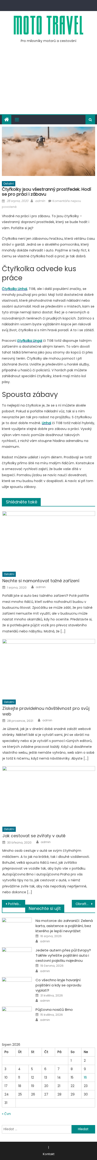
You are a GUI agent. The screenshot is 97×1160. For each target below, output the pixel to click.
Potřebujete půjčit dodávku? (16, 903)
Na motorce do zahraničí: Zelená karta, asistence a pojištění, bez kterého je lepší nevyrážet (64, 925)
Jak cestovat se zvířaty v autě (33, 835)
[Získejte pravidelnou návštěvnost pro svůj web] (48, 668)
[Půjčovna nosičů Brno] (17, 1017)
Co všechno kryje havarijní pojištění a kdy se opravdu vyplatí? (58, 985)
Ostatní (8, 184)
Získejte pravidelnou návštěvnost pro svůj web (45, 711)
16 (85, 1077)
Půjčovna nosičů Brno (54, 1009)
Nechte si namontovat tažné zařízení (40, 580)
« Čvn (6, 1113)
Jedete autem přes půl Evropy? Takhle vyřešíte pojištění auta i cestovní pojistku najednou (63, 955)
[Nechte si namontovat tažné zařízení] (48, 540)
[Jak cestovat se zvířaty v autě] (48, 795)
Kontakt (48, 1154)
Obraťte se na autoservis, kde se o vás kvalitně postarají (85, 903)
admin (40, 201)
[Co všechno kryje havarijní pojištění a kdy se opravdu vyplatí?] (17, 987)
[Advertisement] (48, 81)
